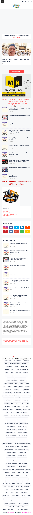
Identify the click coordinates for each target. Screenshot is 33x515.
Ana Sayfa (5, 211)
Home (4, 509)
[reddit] (27, 227)
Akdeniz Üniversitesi (15, 363)
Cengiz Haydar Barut (12, 380)
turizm (6, 501)
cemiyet (6, 57)
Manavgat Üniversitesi (11, 463)
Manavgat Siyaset (11, 458)
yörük (18, 506)
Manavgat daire (21, 420)
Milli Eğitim (25, 472)
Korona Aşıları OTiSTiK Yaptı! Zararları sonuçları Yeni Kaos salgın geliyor (19, 160)
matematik (7, 472)
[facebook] (23, 1)
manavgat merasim (7, 443)
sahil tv (14, 481)
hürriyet (6, 403)
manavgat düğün (24, 423)
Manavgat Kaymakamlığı (11, 440)
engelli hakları (7, 389)
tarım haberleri (15, 495)
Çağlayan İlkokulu (8, 383)
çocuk (21, 383)
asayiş (12, 369)
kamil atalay (25, 406)
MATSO (13, 472)
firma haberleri (17, 392)
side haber (10, 486)
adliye (6, 363)
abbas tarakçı (7, 360)
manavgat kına (23, 440)
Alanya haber (9, 366)
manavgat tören (12, 460)
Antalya (16, 366)
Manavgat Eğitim (11, 426)
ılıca (12, 403)
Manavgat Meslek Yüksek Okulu (22, 443)
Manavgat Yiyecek (22, 466)
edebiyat (9, 386)
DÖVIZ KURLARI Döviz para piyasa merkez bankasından (19, 281)
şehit (17, 492)
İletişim (17, 509)
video (6, 503)
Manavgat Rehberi (11, 455)
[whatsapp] (22, 231)
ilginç (27, 403)
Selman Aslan (6, 483)
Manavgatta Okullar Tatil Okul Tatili (18, 123)
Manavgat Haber (7, 340)
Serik (13, 483)
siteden (6, 489)
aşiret (7, 372)
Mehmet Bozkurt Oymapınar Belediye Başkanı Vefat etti (18, 153)
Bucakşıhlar (17, 375)
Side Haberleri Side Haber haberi (18, 273)
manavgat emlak (22, 426)
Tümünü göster (16, 37)
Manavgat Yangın (11, 466)
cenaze (24, 378)
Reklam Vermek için (25, 509)
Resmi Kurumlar (24, 478)
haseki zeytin (26, 398)
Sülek (12, 492)
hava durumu (8, 400)
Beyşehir (25, 372)
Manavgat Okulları (11, 452)
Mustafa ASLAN (9, 475)
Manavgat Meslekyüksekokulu (12, 446)
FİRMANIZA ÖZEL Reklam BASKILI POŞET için (16, 100)
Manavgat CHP (11, 420)
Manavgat (6, 415)
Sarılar (20, 481)
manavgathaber (20, 469)
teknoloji (6, 498)
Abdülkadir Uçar (17, 360)
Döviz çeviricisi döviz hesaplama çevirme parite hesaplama (19, 108)
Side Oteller (19, 486)
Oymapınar (8, 478)
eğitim (15, 386)
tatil (28, 495)
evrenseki (26, 389)
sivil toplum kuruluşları (17, 489)
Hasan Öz (18, 398)
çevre (16, 383)
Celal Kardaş (10, 378)
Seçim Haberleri (7, 215)
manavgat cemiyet (22, 418)
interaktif (7, 406)
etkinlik (16, 389)
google (5, 395)
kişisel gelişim (26, 409)
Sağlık (7, 481)
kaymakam (18, 409)
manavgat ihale (10, 438)
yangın (20, 503)
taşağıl (23, 495)
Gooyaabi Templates (26, 512)
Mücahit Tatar (19, 475)
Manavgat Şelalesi (16, 340)
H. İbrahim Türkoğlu (25, 395)
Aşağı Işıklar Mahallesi (22, 369)
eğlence (21, 386)
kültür (12, 412)
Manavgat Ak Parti (15, 415)
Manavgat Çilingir (7, 343)
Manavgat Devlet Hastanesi (11, 423)
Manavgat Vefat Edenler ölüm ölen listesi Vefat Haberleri (19, 116)
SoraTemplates (10, 512)
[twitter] (26, 1)
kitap (7, 412)
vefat (27, 501)
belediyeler (18, 372)
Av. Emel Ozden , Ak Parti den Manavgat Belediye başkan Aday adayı (19, 168)
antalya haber (24, 366)
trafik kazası (26, 498)
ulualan (21, 501)
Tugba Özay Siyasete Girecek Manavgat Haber (19, 146)
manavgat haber (23, 435)
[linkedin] (22, 227)
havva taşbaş (17, 400)
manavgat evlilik (22, 429)
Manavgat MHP (24, 446)
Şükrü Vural (6, 495)
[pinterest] (31, 1)
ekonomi (27, 386)
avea (12, 372)
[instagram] (29, 1)
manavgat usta (21, 460)
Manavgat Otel (22, 452)
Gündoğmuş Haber (13, 395)
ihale (22, 403)
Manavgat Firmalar (22, 432)
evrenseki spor (7, 392)
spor (7, 492)
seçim (25, 481)
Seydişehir (27, 483)
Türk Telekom (13, 501)
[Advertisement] (15, 22)
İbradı (17, 403)
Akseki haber (25, 363)
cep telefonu (23, 380)
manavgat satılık (22, 455)
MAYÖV (19, 472)
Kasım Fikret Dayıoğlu (8, 409)
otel (26, 475)
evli (21, 389)
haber (5, 398)
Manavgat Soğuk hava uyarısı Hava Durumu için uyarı (20, 138)
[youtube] (16, 231)
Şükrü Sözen (24, 492)
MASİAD (28, 469)
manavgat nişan (9, 449)
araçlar (7, 369)
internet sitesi (16, 406)
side (5, 486)
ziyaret (23, 506)
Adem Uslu (26, 360)
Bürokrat (24, 375)
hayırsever (25, 400)
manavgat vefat (23, 463)
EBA (4, 386)
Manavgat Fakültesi (10, 432)
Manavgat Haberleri (23, 341)
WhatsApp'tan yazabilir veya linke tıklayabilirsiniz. (16, 104)
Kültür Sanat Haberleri (21, 412)
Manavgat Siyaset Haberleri (10, 214)
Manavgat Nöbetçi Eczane (9, 213)
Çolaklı (27, 383)
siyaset (26, 489)
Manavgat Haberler (12, 341)
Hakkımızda (11, 509)
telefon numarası (16, 498)
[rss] (27, 231)
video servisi (13, 503)
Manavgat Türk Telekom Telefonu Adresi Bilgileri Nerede (19, 175)
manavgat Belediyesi (11, 418)
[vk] (11, 231)
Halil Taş (11, 398)
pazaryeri (15, 478)
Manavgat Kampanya (21, 438)
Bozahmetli (9, 375)
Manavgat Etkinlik (11, 429)
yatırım (26, 503)
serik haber (20, 483)
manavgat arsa (25, 415)
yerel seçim (11, 506)
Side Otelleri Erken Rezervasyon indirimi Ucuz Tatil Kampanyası (19, 131)
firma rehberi (26, 392)
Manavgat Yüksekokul (8, 469)
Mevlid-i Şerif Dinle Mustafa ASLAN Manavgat (15, 61)
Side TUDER (26, 486)
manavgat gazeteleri (11, 435)
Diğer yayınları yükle (16, 71)
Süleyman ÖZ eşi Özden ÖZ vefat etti (20, 310)
